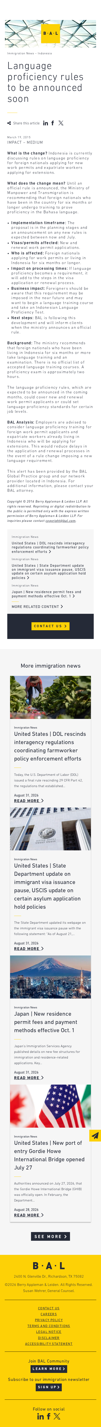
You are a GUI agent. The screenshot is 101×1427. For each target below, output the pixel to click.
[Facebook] (48, 1416)
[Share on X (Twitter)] (60, 123)
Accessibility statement (49, 1344)
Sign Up (47, 1387)
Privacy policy (49, 1320)
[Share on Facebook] (53, 123)
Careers (49, 1314)
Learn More (47, 1369)
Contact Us (49, 626)
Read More (27, 801)
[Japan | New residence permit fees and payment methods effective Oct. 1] (50, 977)
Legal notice (49, 1332)
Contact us (49, 1308)
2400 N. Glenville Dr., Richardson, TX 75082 (49, 1277)
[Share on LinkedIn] (45, 123)
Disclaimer (49, 1338)
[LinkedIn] (40, 1416)
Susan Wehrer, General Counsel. (49, 1291)
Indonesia (45, 53)
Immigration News (20, 53)
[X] (57, 1416)
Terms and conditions (48, 1326)
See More (48, 1237)
